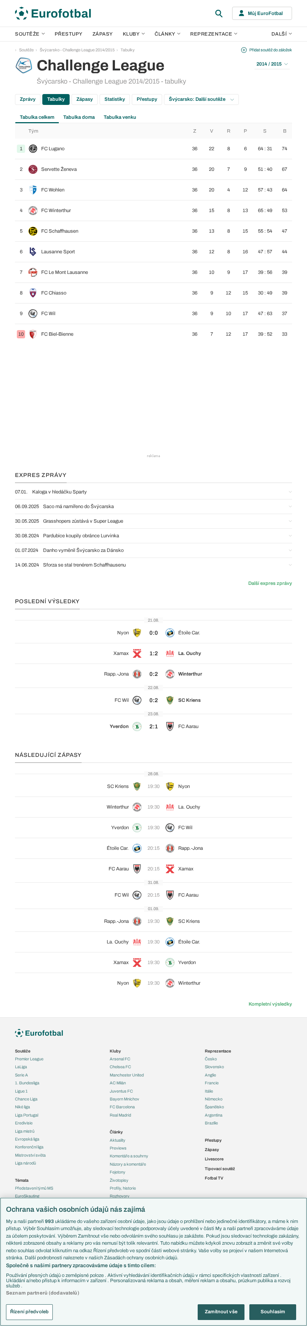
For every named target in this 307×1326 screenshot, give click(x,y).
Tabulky (128, 50)
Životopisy (119, 1180)
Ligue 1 (21, 1091)
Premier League (29, 1059)
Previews (118, 1148)
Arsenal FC (120, 1059)
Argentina (213, 1115)
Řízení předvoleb (29, 1311)
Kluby (131, 34)
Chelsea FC (120, 1066)
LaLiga (21, 1066)
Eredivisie (24, 1123)
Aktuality (117, 1140)
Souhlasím (273, 1311)
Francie (212, 1083)
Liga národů (25, 1163)
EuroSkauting (27, 1196)
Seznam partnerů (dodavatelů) (42, 1293)
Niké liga (22, 1107)
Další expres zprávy (270, 583)
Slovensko (214, 1066)
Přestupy (69, 34)
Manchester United (127, 1075)
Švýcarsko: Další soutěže (198, 99)
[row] (153, 149)
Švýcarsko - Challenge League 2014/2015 (77, 50)
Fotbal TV (214, 1178)
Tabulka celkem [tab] (37, 117)
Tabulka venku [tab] (120, 117)
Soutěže (27, 34)
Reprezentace (211, 34)
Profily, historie (123, 1188)
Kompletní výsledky (270, 1004)
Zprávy (28, 99)
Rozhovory (120, 1196)
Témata (21, 1180)
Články (116, 1132)
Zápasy (102, 34)
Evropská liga (27, 1139)
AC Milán (118, 1083)
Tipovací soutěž (220, 1168)
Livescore (214, 1159)
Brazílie (211, 1123)
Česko (211, 1059)
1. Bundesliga (27, 1083)
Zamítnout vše (221, 1311)
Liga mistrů (24, 1131)
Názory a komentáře (128, 1164)
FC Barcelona (122, 1107)
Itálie (209, 1091)
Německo (213, 1099)
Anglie (210, 1075)
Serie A (21, 1075)
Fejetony (117, 1172)
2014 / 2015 (269, 64)
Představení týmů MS (34, 1188)
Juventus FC (121, 1091)
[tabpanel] (153, 234)
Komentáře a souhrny (129, 1156)
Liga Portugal (26, 1115)
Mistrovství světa (30, 1155)
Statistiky (114, 99)
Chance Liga (26, 1099)
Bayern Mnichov (124, 1099)
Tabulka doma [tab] (79, 117)
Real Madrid (120, 1115)
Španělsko (214, 1107)
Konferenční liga (29, 1147)
